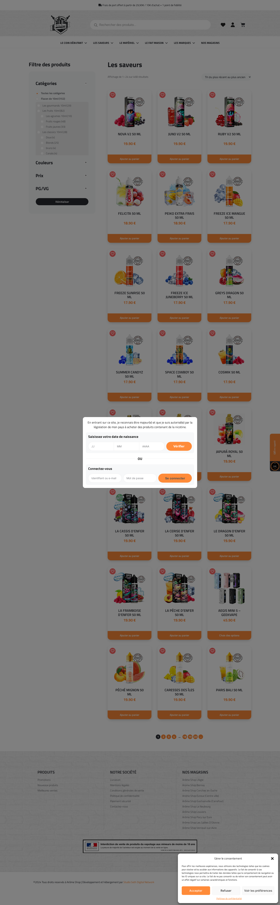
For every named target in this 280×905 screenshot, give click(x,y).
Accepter (195, 890)
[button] (272, 858)
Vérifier (179, 446)
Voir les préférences (258, 890)
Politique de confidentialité (229, 898)
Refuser (226, 890)
